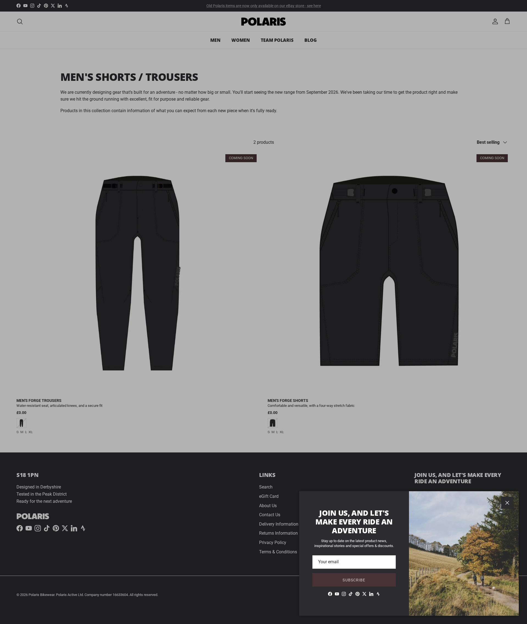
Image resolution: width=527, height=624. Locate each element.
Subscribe (354, 580)
